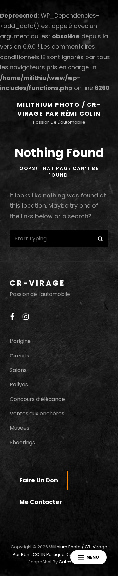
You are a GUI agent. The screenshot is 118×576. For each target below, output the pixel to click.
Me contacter (40, 502)
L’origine (20, 341)
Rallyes (19, 384)
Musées (19, 428)
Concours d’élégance (37, 399)
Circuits (19, 355)
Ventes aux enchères (37, 413)
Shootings (22, 442)
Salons (18, 370)
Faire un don (38, 480)
